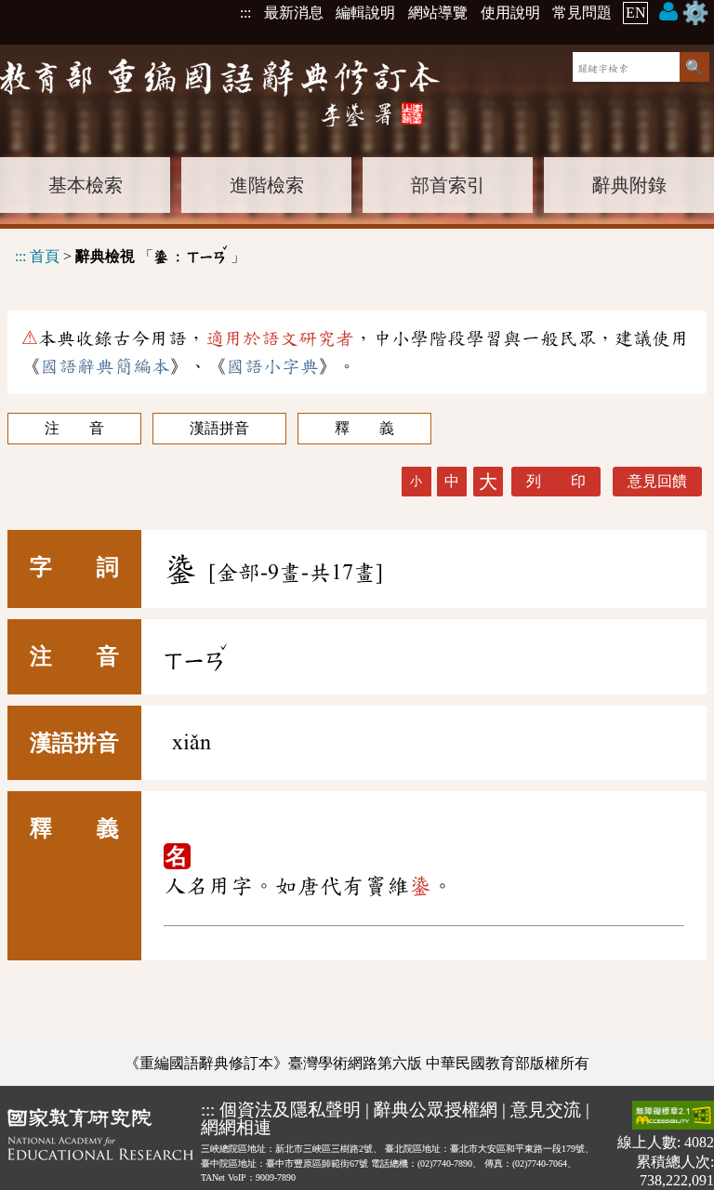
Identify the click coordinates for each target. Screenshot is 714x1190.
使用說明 (510, 12)
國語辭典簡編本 (105, 366)
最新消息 (294, 12)
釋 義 (364, 428)
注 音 (74, 428)
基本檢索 (85, 185)
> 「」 (130, 253)
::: (245, 12)
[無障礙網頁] (673, 1117)
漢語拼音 (219, 428)
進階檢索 (267, 185)
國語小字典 (272, 366)
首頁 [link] (45, 256)
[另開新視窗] (100, 1145)
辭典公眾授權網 (435, 1109)
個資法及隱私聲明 (290, 1109)
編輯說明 (365, 12)
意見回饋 (657, 481)
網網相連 (236, 1127)
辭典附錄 (629, 185)
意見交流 (545, 1109)
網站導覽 (438, 12)
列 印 (556, 481)
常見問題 (582, 12)
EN (636, 12)
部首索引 (448, 185)
